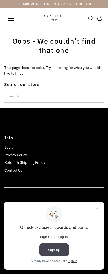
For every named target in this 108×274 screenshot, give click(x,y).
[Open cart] (99, 18)
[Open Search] (90, 18)
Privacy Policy (15, 155)
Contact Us (13, 170)
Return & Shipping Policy (24, 162)
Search (10, 147)
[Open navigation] (16, 18)
